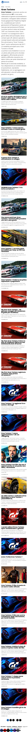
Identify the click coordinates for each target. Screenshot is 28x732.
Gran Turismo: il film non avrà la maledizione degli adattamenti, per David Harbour (13, 616)
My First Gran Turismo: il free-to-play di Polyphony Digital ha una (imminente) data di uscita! (13, 342)
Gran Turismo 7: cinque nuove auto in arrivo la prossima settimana (12, 677)
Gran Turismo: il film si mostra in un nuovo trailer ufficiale (13, 586)
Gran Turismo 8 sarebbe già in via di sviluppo (13, 708)
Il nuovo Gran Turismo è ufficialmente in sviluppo (10, 158)
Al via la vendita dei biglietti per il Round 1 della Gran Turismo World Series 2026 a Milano (14, 98)
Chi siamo (3, 726)
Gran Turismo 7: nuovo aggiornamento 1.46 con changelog (10, 434)
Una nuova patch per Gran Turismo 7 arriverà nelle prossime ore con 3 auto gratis (13, 218)
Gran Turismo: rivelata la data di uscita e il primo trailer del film (13, 647)
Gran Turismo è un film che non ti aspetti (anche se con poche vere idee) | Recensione (13, 466)
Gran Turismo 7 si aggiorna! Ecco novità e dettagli (13, 404)
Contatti (9, 726)
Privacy (20, 726)
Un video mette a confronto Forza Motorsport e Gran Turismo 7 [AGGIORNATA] (13, 497)
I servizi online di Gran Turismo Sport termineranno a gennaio (12, 527)
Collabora (14, 726)
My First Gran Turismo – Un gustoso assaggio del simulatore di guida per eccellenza (13, 311)
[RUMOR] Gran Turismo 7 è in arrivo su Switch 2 (11, 188)
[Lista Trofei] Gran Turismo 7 (11, 557)
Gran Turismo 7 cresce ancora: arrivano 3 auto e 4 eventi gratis (13, 128)
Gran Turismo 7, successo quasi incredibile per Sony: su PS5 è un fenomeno (13, 250)
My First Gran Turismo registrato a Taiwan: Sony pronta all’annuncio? (13, 373)
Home (2, 6)
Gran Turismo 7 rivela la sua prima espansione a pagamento (14, 280)
